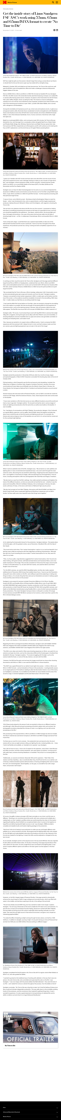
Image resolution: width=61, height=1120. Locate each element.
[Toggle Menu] (56, 2)
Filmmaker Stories (8, 9)
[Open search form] (52, 2)
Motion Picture (12, 2)
